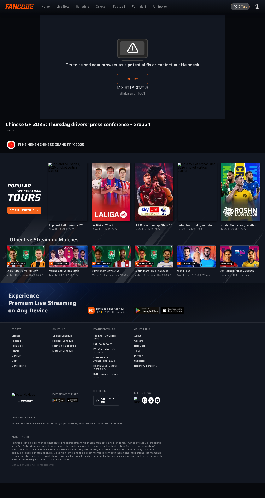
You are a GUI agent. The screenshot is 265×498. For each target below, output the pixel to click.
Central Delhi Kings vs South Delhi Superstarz (237, 271)
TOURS (24, 197)
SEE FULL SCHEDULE (22, 210)
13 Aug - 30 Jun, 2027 (233, 228)
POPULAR (19, 186)
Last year (11, 130)
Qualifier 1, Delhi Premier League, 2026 (234, 275)
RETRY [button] (132, 79)
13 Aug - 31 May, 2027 (147, 228)
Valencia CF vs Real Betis (64, 271)
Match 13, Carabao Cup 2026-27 (25, 275)
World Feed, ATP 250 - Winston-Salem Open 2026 (195, 275)
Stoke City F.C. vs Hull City (22, 271)
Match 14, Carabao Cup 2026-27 (110, 275)
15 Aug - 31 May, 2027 (104, 228)
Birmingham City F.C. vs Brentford (105, 271)
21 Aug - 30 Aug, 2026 (61, 228)
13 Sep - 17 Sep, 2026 (190, 228)
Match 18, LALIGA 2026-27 (63, 275)
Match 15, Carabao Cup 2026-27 (153, 275)
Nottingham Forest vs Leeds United (152, 271)
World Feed (183, 271)
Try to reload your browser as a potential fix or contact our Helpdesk (132, 64)
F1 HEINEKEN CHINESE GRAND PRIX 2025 (51, 144)
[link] (26, 261)
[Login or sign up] (257, 6)
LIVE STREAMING (29, 191)
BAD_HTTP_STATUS (132, 88)
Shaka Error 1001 (132, 93)
